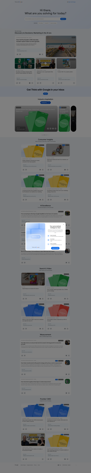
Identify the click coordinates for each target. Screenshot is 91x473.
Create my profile (55, 248)
